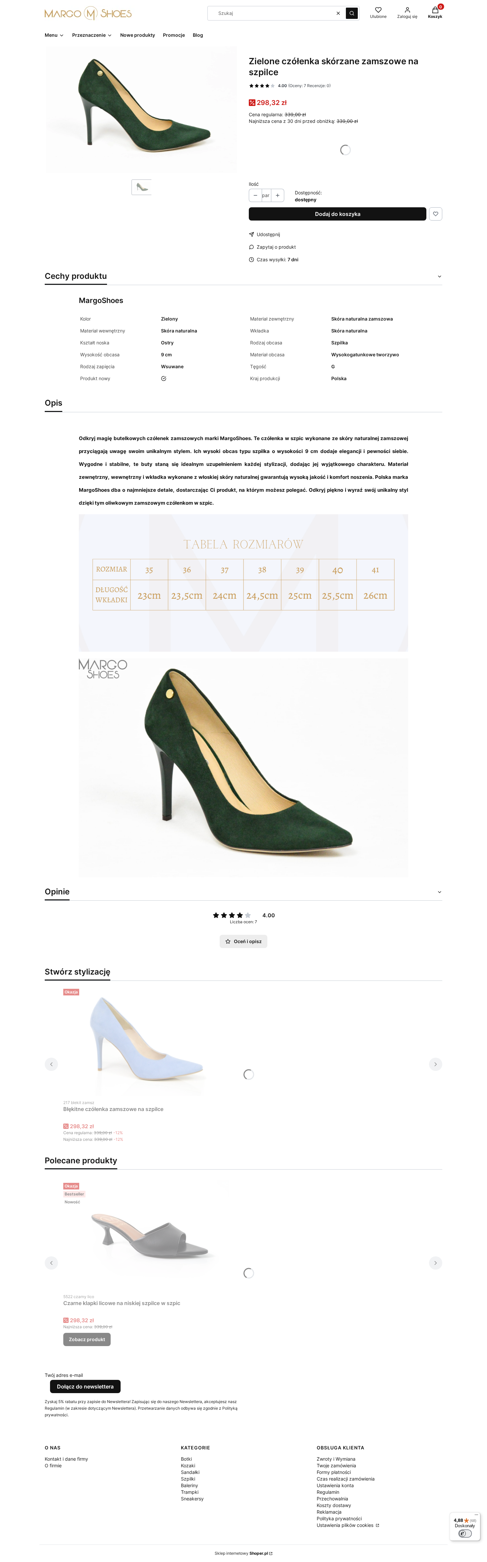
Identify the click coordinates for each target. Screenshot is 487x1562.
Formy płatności (334, 1472)
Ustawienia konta (335, 1485)
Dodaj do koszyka (337, 214)
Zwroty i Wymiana (336, 1459)
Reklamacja (329, 1512)
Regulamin (328, 1492)
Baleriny (189, 1485)
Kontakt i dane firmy (66, 1459)
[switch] (465, 1533)
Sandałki (190, 1472)
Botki (186, 1459)
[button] (352, 13)
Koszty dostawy (334, 1505)
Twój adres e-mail (64, 1375)
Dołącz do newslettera (85, 1386)
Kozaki (188, 1465)
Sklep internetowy (241, 1553)
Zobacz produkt (87, 1339)
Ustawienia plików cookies (346, 1525)
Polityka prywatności (339, 1518)
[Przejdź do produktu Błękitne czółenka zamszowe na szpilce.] (146, 1041)
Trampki (189, 1492)
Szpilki (188, 1479)
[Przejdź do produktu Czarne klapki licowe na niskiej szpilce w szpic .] (146, 1235)
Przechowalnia (332, 1498)
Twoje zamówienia (336, 1465)
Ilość (254, 184)
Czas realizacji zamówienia (346, 1479)
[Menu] (476, 1516)
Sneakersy (192, 1498)
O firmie (53, 1465)
